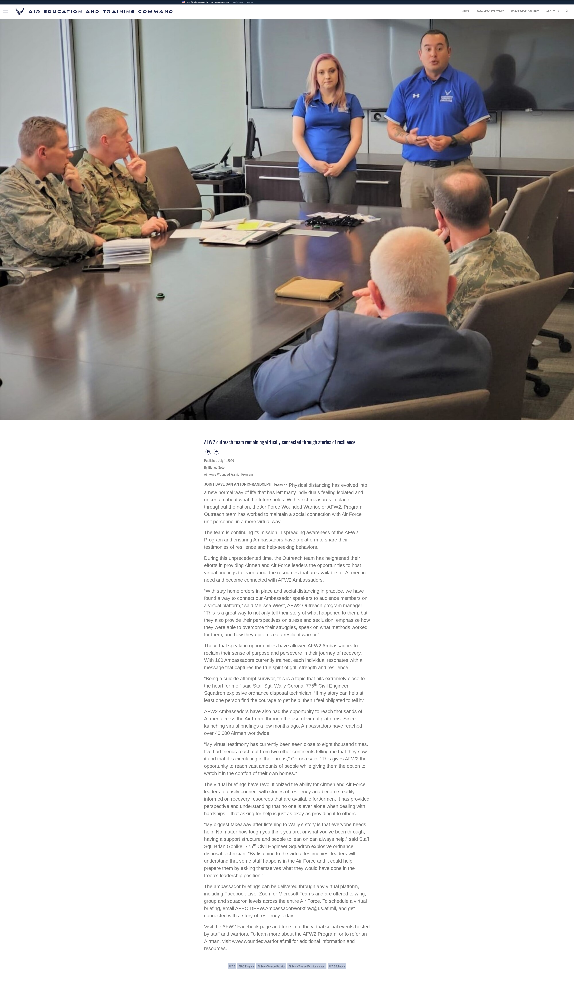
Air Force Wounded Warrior (271, 966)
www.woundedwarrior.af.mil (261, 941)
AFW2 (232, 966)
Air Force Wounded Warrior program (307, 966)
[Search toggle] (567, 11)
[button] (242, 2)
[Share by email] (216, 452)
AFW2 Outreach (337, 966)
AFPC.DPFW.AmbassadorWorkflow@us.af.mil (285, 908)
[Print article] (208, 452)
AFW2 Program (246, 966)
